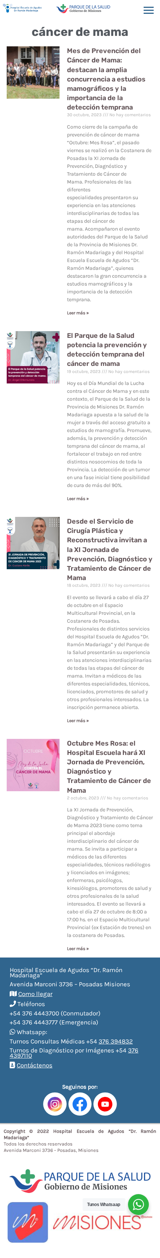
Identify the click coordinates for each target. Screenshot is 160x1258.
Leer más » (78, 312)
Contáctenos (34, 1065)
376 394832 (116, 1041)
